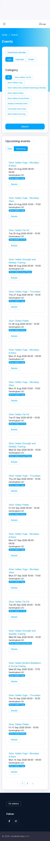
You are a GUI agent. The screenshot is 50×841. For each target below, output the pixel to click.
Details (14, 184)
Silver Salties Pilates (16, 93)
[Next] (32, 783)
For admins (14, 803)
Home (4, 35)
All (9, 77)
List (9, 59)
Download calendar (17, 52)
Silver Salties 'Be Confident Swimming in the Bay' (27, 88)
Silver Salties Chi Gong (16, 114)
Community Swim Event (17, 109)
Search (25, 126)
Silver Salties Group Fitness (18, 98)
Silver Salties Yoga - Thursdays (24, 291)
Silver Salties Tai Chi (23, 77)
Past (10, 149)
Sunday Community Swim (17, 104)
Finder (31, 59)
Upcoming (20, 149)
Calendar (19, 59)
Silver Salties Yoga (15, 83)
